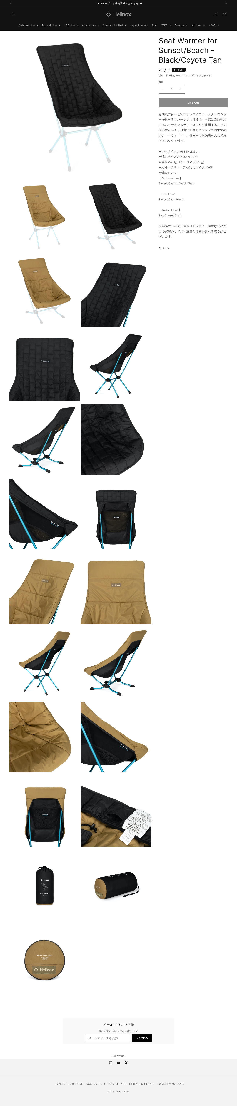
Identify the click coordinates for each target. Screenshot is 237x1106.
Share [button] (165, 248)
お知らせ (61, 1084)
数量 (161, 81)
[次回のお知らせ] (226, 3)
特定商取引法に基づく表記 (171, 1084)
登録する (142, 1038)
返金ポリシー (93, 1084)
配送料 (169, 75)
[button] (13, 14)
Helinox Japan (122, 1091)
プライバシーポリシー (114, 1084)
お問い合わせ (76, 1084)
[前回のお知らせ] (10, 3)
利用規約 (133, 1084)
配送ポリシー (147, 1084)
